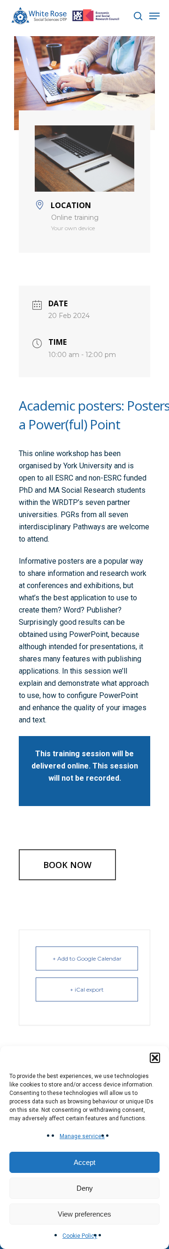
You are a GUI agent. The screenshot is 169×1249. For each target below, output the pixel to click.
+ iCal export (87, 989)
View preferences (84, 1214)
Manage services (82, 1136)
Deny (85, 1188)
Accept (84, 1162)
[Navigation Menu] (154, 16)
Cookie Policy (79, 1236)
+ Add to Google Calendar (87, 958)
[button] (155, 1058)
